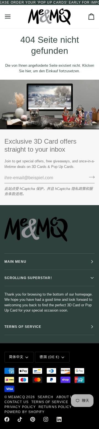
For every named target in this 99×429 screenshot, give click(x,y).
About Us (66, 397)
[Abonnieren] (90, 177)
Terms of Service (49, 402)
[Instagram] (45, 419)
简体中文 (16, 357)
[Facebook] (6, 419)
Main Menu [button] (15, 262)
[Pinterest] (32, 419)
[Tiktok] (20, 419)
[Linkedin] (59, 419)
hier (28, 71)
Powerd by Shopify (24, 412)
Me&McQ (16, 397)
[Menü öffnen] (12, 16)
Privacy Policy (20, 407)
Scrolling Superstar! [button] (28, 278)
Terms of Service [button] (22, 327)
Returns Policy (55, 407)
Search (45, 397)
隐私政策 (78, 189)
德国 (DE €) (49, 357)
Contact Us (16, 402)
